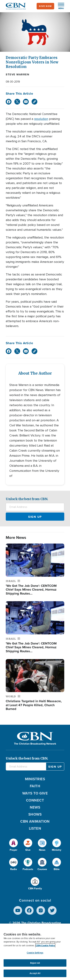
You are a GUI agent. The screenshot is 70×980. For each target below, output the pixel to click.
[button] (59, 6)
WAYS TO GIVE (35, 793)
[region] (35, 952)
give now (45, 6)
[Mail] (26, 102)
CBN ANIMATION (35, 821)
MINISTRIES (35, 779)
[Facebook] (8, 102)
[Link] (34, 102)
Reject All (35, 963)
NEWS (35, 807)
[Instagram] (40, 910)
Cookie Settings (35, 952)
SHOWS (35, 814)
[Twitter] (17, 102)
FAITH (35, 786)
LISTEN (35, 828)
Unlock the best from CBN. (27, 499)
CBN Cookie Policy (45, 945)
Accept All (35, 973)
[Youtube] (17, 910)
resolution (41, 119)
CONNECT (35, 800)
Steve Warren (17, 74)
